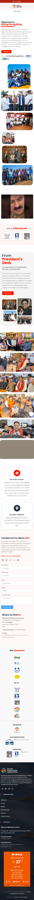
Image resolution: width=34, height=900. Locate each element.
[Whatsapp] (14, 560)
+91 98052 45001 (5, 839)
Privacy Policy (5, 816)
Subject (3, 587)
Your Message (5, 595)
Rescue (3, 813)
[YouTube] (12, 789)
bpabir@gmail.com (8, 637)
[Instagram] (10, 560)
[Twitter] (6, 560)
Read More (8, 293)
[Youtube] (18, 560)
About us (4, 800)
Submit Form (7, 607)
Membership (5, 810)
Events (3, 803)
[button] (17, 11)
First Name (4, 565)
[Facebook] (2, 560)
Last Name (4, 572)
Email (3, 580)
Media (3, 807)
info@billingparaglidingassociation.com (14, 635)
